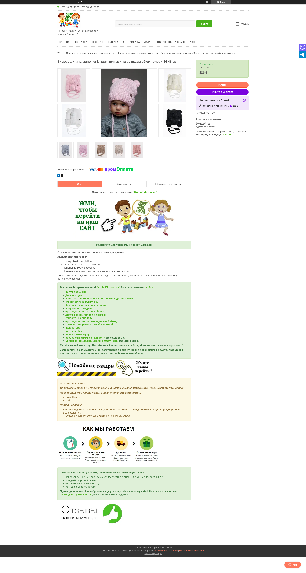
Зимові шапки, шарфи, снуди (176, 53)
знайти (148, 287)
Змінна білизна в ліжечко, (81, 301)
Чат (295, 564)
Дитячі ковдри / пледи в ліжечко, (85, 314)
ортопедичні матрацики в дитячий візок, (91, 321)
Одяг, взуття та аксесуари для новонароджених (91, 53)
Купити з (217, 92)
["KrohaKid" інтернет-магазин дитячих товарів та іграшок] (85, 20)
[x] (62, 176)
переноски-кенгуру (77, 334)
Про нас (97, 42)
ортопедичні (73, 311)
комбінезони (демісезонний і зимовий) (89, 324)
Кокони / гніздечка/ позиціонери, (85, 305)
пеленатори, (73, 327)
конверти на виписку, (79, 318)
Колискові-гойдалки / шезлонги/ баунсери (91, 340)
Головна (63, 42)
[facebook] (58, 176)
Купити (222, 85)
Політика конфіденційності (191, 551)
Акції (193, 42)
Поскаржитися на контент (166, 551)
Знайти (204, 24)
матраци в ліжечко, (94, 311)
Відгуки (113, 42)
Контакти (80, 42)
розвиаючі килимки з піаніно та (85, 337)
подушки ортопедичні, (79, 308)
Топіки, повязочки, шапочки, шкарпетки (138, 53)
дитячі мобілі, (74, 331)
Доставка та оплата (137, 42)
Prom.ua (168, 548)
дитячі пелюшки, (75, 292)
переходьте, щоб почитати (75, 494)
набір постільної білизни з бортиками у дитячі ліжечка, (100, 298)
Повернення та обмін (170, 42)
